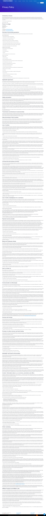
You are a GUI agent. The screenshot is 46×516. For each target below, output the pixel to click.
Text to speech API (33, 513)
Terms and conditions (18, 512)
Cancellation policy (18, 513)
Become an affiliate (33, 512)
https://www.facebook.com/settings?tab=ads (30, 315)
